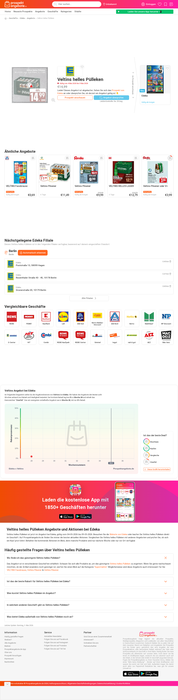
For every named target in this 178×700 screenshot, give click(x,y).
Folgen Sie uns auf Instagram (56, 642)
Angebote (40, 11)
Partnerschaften (90, 646)
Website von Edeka (118, 534)
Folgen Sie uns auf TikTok (55, 649)
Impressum (9, 659)
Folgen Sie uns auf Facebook (56, 639)
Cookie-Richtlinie (123, 683)
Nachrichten (9, 662)
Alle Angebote (10, 643)
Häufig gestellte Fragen (14, 637)
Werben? (8, 640)
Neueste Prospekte (23, 11)
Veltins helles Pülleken (120, 563)
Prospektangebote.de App (15, 649)
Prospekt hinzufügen (13, 655)
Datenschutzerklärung (106, 683)
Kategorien (66, 11)
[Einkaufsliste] (171, 4)
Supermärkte (101, 567)
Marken (8, 646)
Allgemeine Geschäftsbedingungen (81, 683)
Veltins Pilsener (34, 570)
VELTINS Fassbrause (16, 570)
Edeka (22, 18)
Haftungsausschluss (57, 683)
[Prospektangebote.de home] (16, 4)
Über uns (8, 652)
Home (8, 11)
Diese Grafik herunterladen (158, 469)
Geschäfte (53, 11)
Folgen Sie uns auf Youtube (55, 646)
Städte (77, 11)
